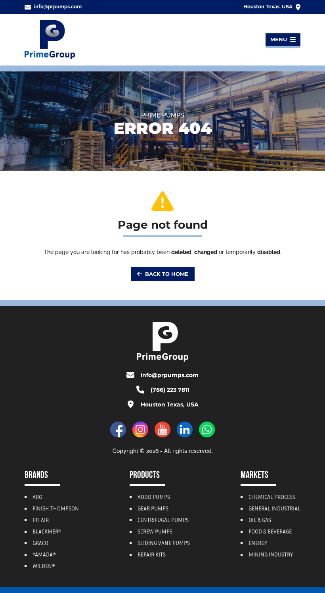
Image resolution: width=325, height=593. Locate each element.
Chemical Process (272, 497)
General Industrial (274, 509)
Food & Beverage (270, 532)
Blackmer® (46, 532)
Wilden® (43, 566)
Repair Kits (152, 555)
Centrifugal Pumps (163, 520)
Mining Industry (271, 555)
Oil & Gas (260, 520)
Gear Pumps (153, 509)
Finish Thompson (55, 509)
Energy (258, 543)
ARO (37, 497)
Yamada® (44, 555)
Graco (40, 543)
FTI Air (40, 520)
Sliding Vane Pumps (164, 543)
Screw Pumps (155, 532)
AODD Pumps (154, 497)
